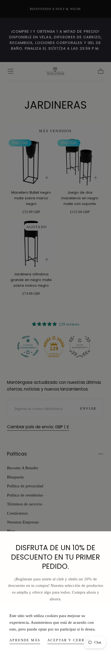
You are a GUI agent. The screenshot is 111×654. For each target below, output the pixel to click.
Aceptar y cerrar (69, 640)
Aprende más (24, 640)
